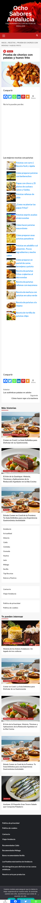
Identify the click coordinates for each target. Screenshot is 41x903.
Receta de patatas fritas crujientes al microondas (24, 274)
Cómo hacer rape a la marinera (25, 397)
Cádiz (5, 542)
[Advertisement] (20, 132)
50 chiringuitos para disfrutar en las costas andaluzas (19, 868)
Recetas (10, 51)
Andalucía (7, 434)
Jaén (5, 560)
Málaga (6, 565)
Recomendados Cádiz (10, 845)
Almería (6, 538)
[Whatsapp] (14, 95)
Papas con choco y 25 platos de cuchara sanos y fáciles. (26, 186)
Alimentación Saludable (11, 471)
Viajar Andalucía (9, 594)
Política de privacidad (11, 603)
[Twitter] (10, 95)
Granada (6, 551)
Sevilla (5, 569)
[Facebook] (5, 95)
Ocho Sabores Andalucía (20, 14)
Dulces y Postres (9, 578)
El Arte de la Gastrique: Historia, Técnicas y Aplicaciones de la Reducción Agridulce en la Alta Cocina (19, 479)
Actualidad (7, 533)
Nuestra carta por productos (13, 874)
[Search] (37, 35)
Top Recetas (8, 573)
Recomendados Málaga (11, 850)
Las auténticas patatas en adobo (17, 391)
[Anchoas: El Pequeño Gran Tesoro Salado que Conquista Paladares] (20, 788)
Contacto (7, 589)
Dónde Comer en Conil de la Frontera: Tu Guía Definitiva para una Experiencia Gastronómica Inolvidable (20, 518)
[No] (38, 895)
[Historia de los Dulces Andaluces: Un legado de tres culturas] (20, 633)
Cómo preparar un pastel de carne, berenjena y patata (24, 263)
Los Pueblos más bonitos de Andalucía (17, 862)
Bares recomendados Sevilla (13, 855)
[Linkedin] (19, 95)
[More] (28, 95)
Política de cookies (10, 608)
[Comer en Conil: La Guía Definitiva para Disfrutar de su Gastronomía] (20, 424)
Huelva (6, 556)
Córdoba (6, 547)
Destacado (15, 434)
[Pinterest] (23, 95)
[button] (3, 35)
